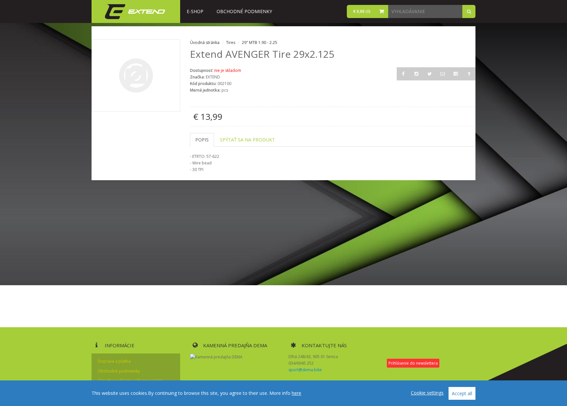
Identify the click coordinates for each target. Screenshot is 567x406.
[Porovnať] (455, 73)
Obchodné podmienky (244, 11)
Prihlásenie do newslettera (413, 363)
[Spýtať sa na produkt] (468, 73)
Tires (231, 42)
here (296, 393)
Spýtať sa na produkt (247, 140)
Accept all (462, 393)
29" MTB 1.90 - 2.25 (259, 42)
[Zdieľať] (442, 73)
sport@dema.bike (305, 370)
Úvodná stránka (205, 42)
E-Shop (195, 11)
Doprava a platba (114, 361)
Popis (202, 140)
